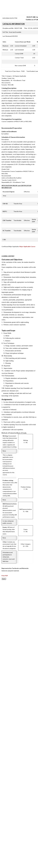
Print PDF (5, 575)
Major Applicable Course (27, 246)
